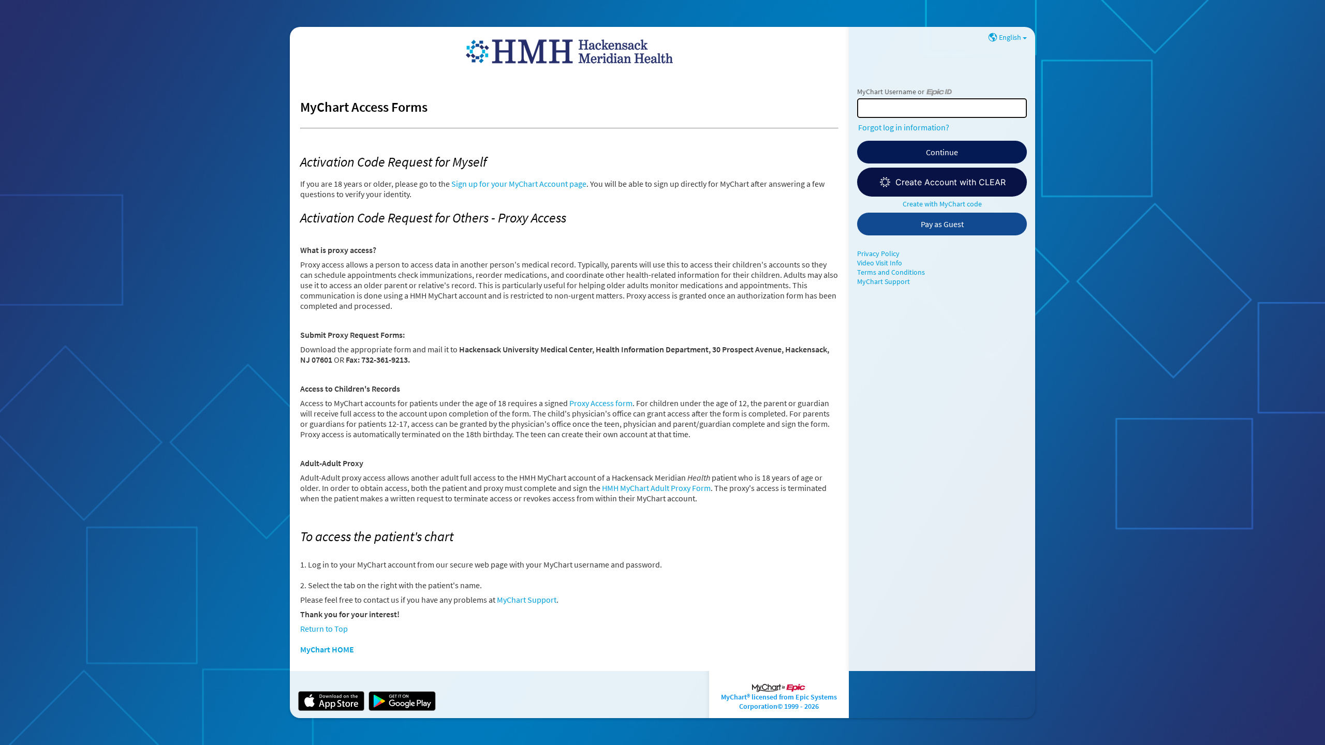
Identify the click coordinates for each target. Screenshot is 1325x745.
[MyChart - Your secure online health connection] (569, 51)
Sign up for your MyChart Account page (518, 183)
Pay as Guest (942, 224)
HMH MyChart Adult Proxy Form (656, 488)
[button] (942, 182)
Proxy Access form (600, 403)
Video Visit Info (879, 262)
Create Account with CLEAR (950, 182)
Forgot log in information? (903, 127)
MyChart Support (526, 599)
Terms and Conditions (891, 272)
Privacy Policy (878, 253)
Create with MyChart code (942, 203)
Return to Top (324, 628)
